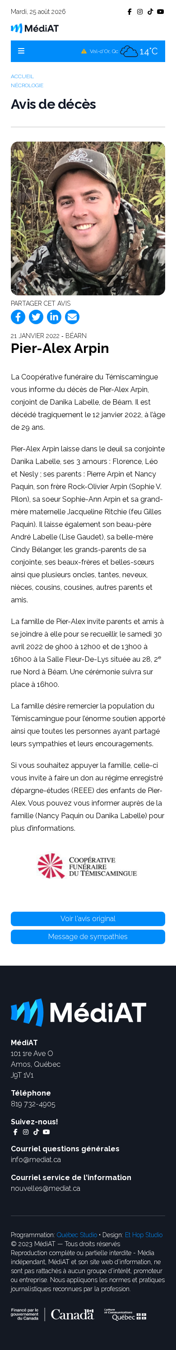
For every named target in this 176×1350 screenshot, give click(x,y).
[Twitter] (36, 317)
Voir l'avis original (88, 918)
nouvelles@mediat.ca (45, 1188)
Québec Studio (77, 1235)
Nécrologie (27, 85)
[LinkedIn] (54, 317)
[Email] (72, 317)
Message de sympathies (88, 936)
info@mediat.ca (36, 1159)
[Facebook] (18, 317)
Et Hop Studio (143, 1235)
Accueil (22, 76)
